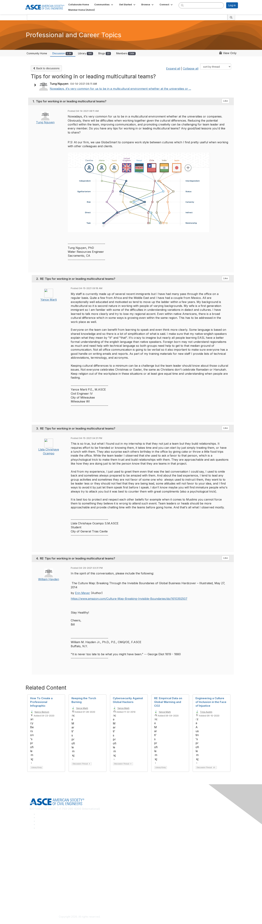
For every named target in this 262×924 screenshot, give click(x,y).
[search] (182, 5)
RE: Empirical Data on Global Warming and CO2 (168, 702)
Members (125, 53)
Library (85, 53)
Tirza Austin (206, 712)
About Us (35, 894)
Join (32, 868)
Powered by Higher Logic (182, 917)
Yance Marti (48, 299)
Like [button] (225, 101)
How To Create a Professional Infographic (41, 702)
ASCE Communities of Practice (47, 853)
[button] (104, 4)
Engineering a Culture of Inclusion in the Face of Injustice (211, 702)
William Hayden (48, 579)
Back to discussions (48, 68)
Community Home (37, 53)
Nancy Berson (42, 712)
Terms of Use (37, 900)
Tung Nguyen (45, 122)
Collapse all (190, 68)
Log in (232, 5)
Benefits (34, 874)
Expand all (173, 68)
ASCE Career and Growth (44, 848)
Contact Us (36, 879)
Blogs (104, 53)
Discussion (61, 53)
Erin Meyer (82, 593)
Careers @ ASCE (39, 843)
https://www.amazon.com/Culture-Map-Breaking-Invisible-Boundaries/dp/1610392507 (129, 598)
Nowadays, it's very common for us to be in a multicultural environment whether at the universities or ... (120, 88)
